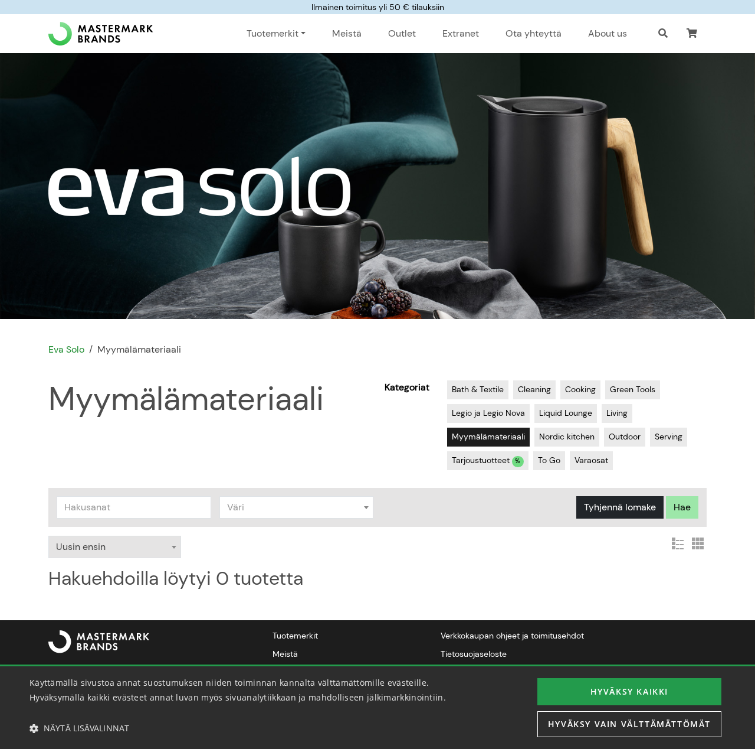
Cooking (580, 389)
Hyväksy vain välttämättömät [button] (629, 724)
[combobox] (296, 507)
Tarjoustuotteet (486, 460)
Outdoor (625, 436)
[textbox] (296, 507)
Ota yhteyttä (533, 33)
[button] (692, 33)
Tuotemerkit (295, 635)
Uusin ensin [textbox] (81, 546)
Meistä (347, 33)
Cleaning (534, 389)
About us (607, 33)
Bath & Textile (478, 389)
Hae (682, 507)
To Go (549, 460)
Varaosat (591, 460)
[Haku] (663, 33)
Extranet (460, 33)
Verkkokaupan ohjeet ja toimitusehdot (512, 635)
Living (617, 413)
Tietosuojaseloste (474, 654)
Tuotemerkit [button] (272, 33)
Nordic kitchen (567, 436)
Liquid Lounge (565, 413)
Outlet (402, 33)
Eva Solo (66, 349)
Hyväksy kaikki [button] (629, 691)
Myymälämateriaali (488, 436)
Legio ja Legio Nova (488, 413)
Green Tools (632, 389)
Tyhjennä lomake (620, 507)
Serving (668, 436)
